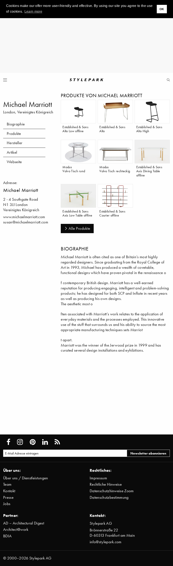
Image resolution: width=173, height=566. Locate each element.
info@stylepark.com (106, 542)
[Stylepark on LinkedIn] (45, 442)
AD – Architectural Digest (23, 523)
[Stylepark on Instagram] (20, 442)
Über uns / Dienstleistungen (25, 478)
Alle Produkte (79, 228)
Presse (8, 497)
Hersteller (14, 142)
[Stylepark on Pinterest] (32, 442)
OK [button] (161, 9)
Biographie (16, 124)
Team (7, 484)
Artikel (12, 152)
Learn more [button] (33, 11)
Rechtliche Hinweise (106, 484)
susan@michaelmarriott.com (25, 222)
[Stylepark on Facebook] (8, 442)
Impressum (98, 478)
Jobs (6, 503)
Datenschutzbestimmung (109, 497)
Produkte (14, 133)
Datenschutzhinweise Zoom (112, 490)
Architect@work (15, 529)
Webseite (14, 161)
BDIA (7, 536)
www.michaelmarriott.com (24, 216)
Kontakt (9, 490)
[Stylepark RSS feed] (57, 442)
